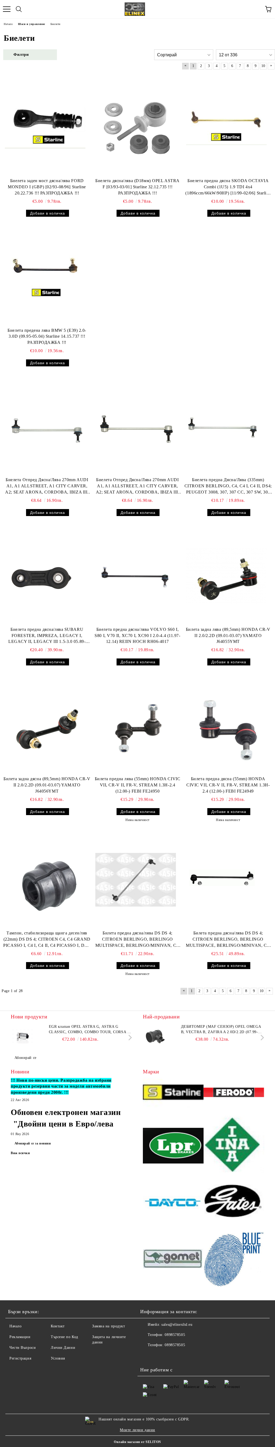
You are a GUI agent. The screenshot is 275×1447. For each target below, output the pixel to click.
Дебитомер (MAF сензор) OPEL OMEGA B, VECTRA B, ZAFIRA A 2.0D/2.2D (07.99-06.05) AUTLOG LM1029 (221, 1030)
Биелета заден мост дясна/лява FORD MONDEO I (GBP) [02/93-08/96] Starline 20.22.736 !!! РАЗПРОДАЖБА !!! (47, 186)
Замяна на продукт (108, 1326)
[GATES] (234, 1203)
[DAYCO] (173, 1203)
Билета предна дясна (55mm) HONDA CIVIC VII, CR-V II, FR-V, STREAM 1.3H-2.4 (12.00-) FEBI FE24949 (228, 784)
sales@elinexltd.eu (176, 1325)
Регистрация (20, 1358)
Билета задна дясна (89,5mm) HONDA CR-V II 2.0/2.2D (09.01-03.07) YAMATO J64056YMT (46, 784)
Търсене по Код (64, 1337)
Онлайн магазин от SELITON (137, 1442)
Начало (15, 1326)
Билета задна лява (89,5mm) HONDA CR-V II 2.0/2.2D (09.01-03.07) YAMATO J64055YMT (228, 635)
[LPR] (173, 1146)
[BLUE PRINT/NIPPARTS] (234, 1259)
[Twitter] (159, 1356)
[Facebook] (147, 1356)
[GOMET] (173, 1259)
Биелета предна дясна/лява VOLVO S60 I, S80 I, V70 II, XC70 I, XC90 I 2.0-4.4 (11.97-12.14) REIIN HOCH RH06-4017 (137, 635)
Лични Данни (63, 1348)
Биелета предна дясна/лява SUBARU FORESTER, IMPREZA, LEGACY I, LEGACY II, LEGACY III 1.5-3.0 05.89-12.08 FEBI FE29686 (46, 636)
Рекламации (20, 1337)
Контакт (58, 1326)
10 (263, 66)
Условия (58, 1358)
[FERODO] (234, 1093)
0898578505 (175, 1335)
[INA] (234, 1146)
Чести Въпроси (22, 1348)
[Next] (129, 1037)
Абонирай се (26, 1058)
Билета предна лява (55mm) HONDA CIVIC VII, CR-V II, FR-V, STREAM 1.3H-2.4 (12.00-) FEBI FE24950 (137, 784)
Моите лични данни (137, 1430)
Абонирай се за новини (33, 1143)
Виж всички (20, 1153)
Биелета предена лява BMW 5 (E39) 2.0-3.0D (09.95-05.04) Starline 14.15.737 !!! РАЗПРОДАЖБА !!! (47, 336)
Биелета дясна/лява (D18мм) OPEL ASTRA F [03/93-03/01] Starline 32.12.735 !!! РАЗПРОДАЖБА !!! (137, 186)
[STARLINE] (173, 1093)
